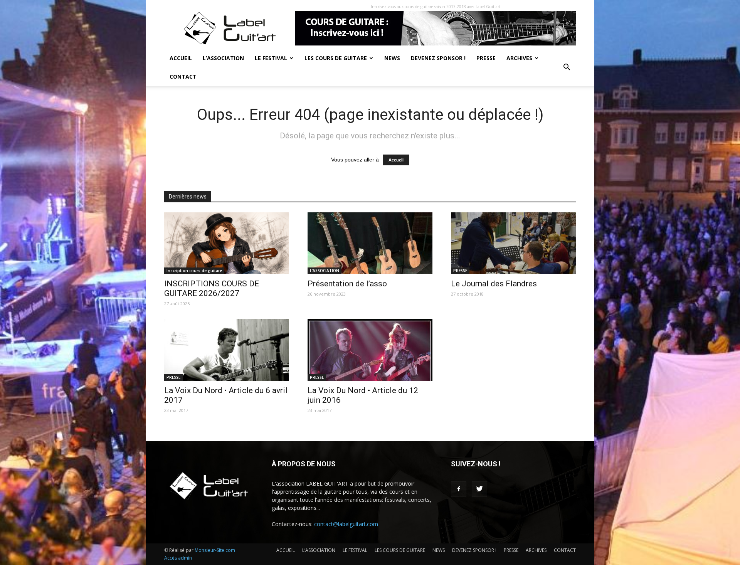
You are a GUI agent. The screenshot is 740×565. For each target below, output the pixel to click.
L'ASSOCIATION (324, 270)
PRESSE (486, 58)
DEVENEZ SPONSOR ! (438, 58)
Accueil (396, 160)
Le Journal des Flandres (494, 283)
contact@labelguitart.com (346, 524)
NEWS (392, 58)
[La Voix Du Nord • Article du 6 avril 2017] (226, 350)
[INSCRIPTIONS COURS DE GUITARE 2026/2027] (226, 243)
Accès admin (178, 558)
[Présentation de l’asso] (370, 243)
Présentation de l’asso (347, 283)
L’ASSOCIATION (223, 58)
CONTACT (183, 76)
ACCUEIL (181, 58)
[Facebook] (458, 489)
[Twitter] (479, 489)
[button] (566, 67)
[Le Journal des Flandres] (513, 243)
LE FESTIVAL (271, 58)
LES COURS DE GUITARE (335, 58)
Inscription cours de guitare (194, 270)
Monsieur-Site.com (215, 550)
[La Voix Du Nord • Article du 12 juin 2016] (370, 350)
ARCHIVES (519, 58)
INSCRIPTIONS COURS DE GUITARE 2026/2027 (211, 288)
